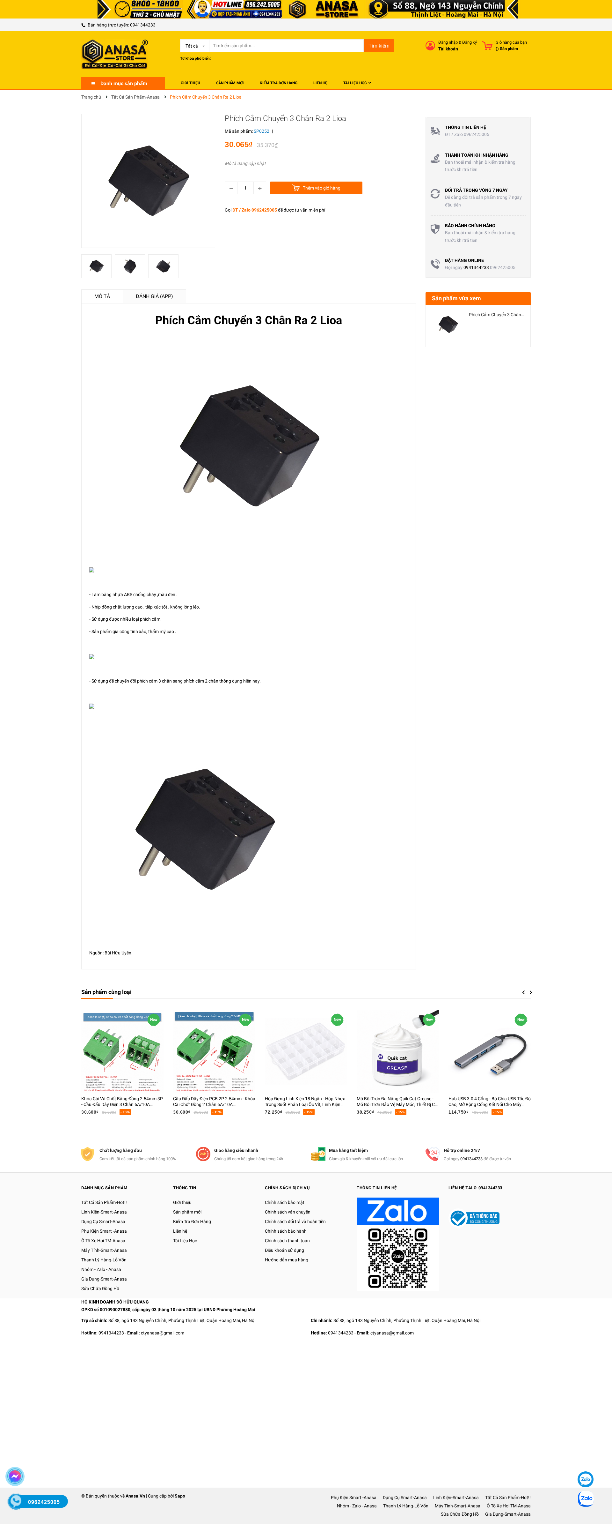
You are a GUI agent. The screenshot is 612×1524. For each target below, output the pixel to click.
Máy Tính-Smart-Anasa (104, 1250)
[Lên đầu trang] (585, 1460)
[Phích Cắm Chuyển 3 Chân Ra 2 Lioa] (448, 324)
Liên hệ (180, 1231)
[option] (98, 267)
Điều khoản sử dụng (284, 1250)
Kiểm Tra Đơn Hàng (192, 1221)
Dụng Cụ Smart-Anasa (103, 1221)
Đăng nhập (448, 42)
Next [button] (531, 992)
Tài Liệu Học (185, 1240)
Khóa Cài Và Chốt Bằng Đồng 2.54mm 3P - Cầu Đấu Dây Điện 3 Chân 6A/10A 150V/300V (122, 1104)
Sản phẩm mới (187, 1211)
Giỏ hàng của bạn (511, 42)
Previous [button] (523, 992)
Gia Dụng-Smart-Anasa (104, 1278)
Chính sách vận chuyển (287, 1211)
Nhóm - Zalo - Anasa (101, 1269)
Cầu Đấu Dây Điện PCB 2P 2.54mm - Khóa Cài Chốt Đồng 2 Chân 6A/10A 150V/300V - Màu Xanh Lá (214, 1104)
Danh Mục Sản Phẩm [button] (104, 1187)
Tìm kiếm (379, 46)
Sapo (180, 1495)
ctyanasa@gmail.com (162, 1332)
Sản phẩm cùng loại (106, 992)
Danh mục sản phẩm (123, 83)
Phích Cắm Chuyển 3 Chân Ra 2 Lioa (505, 314)
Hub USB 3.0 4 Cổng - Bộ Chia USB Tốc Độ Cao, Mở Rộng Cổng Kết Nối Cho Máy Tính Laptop (489, 1104)
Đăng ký (469, 42)
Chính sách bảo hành (286, 1231)
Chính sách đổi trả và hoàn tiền (295, 1221)
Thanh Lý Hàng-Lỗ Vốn (104, 1259)
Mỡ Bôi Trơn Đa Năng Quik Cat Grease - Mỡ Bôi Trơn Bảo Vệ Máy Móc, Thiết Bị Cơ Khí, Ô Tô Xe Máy (397, 1104)
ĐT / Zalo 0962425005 (254, 210)
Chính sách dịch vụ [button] (287, 1187)
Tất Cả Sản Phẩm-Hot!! (104, 1202)
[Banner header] (306, 8)
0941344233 (143, 24)
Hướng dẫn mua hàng (286, 1259)
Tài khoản (448, 48)
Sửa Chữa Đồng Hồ (100, 1288)
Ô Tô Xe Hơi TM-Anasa (103, 1240)
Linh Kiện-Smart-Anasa (104, 1211)
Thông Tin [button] (184, 1187)
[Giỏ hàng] (487, 45)
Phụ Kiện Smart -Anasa (104, 1231)
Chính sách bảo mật (284, 1202)
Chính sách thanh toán (287, 1240)
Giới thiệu (182, 1202)
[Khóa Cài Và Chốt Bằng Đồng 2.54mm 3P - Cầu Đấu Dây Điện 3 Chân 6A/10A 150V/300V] (122, 1051)
